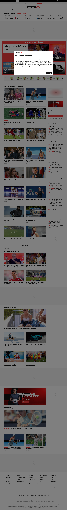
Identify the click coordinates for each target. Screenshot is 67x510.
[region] (33, 63)
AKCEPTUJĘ (49, 73)
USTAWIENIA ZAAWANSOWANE (21, 73)
